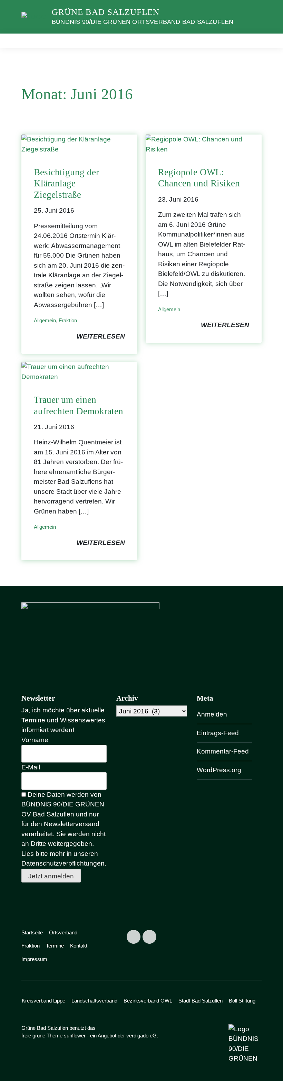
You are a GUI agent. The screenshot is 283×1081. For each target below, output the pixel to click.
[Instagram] (149, 937)
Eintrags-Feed (218, 733)
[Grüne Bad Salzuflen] (33, 16)
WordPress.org (219, 770)
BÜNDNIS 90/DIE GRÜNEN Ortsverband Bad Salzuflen (142, 21)
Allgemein (45, 320)
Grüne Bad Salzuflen (105, 12)
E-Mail (30, 767)
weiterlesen (101, 336)
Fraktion (68, 320)
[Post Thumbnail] (79, 144)
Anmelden (212, 714)
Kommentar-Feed (223, 751)
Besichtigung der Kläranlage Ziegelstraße (66, 183)
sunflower (75, 1035)
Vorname (34, 739)
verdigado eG (141, 1035)
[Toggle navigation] (254, 41)
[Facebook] (133, 937)
